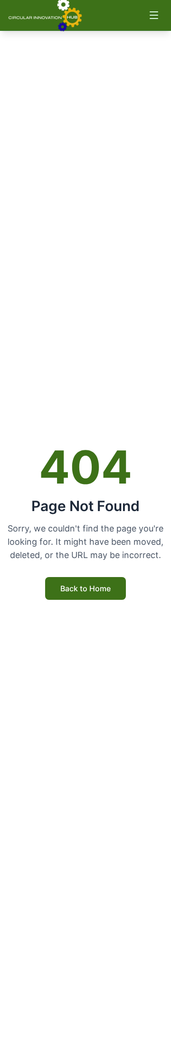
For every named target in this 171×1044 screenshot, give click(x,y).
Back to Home (85, 588)
